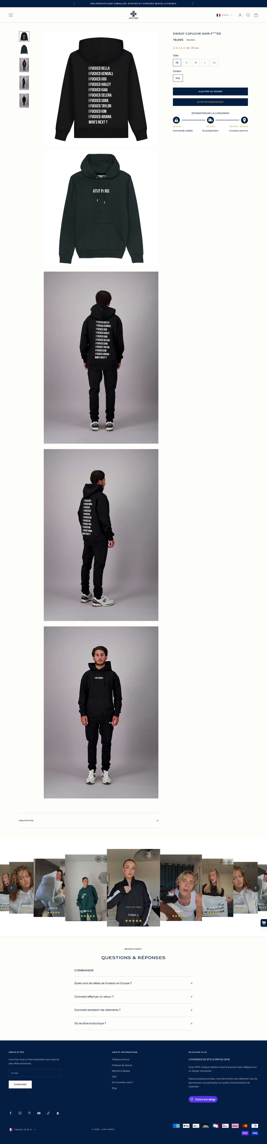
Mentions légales (121, 1070)
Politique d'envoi (120, 1059)
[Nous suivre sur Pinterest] (29, 1113)
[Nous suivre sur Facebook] (10, 1113)
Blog (114, 1088)
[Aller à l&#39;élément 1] (24, 36)
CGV (114, 1076)
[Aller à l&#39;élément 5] (24, 100)
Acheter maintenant (210, 102)
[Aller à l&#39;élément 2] (24, 50)
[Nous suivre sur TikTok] (48, 1113)
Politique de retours (122, 1065)
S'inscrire (20, 1084)
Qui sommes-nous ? (122, 1082)
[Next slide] (255, 887)
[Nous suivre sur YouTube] (39, 1113)
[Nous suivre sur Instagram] (20, 1113)
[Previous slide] (11, 887)
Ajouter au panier (210, 91)
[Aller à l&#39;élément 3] (24, 65)
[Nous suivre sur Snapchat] (58, 1113)
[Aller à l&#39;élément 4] (24, 82)
